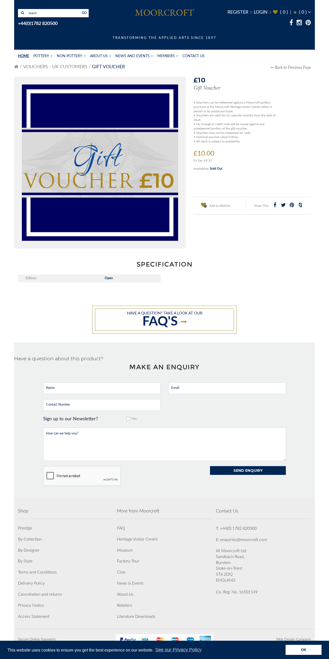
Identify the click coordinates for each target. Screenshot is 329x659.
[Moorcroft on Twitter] (283, 205)
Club (121, 572)
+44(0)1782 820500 (38, 23)
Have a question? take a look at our (164, 319)
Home (23, 56)
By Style (25, 561)
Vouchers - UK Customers (55, 67)
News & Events (130, 583)
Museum (125, 550)
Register (237, 12)
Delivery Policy (31, 583)
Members (166, 56)
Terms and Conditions (37, 572)
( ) (280, 12)
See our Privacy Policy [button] (178, 649)
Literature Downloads (136, 616)
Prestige (25, 528)
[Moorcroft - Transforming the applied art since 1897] (164, 12)
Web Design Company (293, 639)
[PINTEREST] (308, 23)
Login (261, 12)
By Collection (30, 539)
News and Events (132, 56)
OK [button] (303, 650)
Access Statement (33, 616)
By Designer (29, 550)
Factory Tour (128, 561)
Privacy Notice (31, 605)
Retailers (124, 605)
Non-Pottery (69, 56)
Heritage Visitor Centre (137, 539)
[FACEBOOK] (291, 23)
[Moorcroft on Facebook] (274, 205)
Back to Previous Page (293, 68)
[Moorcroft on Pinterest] (291, 205)
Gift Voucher (108, 67)
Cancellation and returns (40, 594)
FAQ (121, 528)
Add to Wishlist (219, 205)
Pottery (41, 56)
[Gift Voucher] (100, 163)
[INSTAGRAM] (299, 23)
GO (84, 13)
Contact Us (193, 56)
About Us (99, 56)
